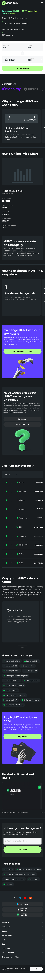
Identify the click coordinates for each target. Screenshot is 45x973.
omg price (33, 879)
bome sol (8, 884)
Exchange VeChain (11, 671)
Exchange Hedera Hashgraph (15, 676)
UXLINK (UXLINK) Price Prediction (15, 813)
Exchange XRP (30, 671)
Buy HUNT (22, 736)
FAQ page (22, 419)
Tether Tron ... (24, 518)
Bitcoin (22, 482)
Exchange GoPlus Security (14, 695)
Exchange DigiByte (11, 661)
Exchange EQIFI (10, 700)
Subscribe (22, 850)
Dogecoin (23, 509)
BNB (21, 563)
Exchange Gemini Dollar (13, 685)
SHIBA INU (23, 545)
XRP (20, 527)
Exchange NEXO (31, 661)
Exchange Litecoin (11, 681)
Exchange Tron (27, 666)
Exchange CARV (10, 690)
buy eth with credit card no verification (19, 874)
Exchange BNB (10, 666)
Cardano (22, 536)
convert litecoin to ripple (13, 879)
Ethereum (23, 491)
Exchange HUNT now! (22, 351)
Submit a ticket (22, 424)
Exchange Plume (30, 681)
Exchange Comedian (30, 700)
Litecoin (22, 500)
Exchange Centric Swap (13, 705)
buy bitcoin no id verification (28, 869)
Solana (21, 554)
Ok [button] (36, 969)
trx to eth (8, 869)
